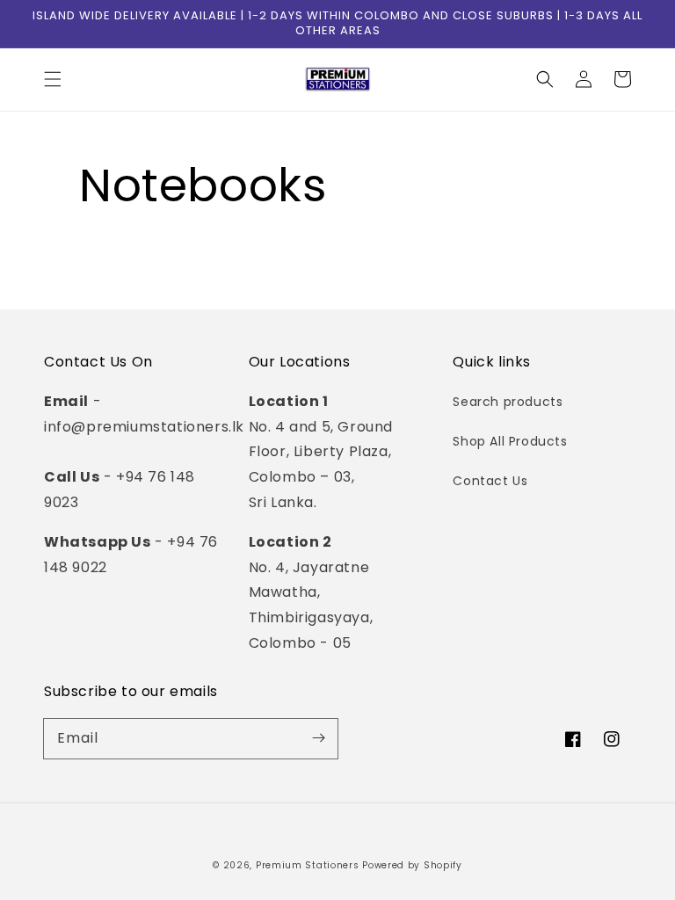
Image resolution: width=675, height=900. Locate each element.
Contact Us (490, 481)
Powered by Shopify (412, 865)
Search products (507, 401)
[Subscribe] (318, 738)
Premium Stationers (307, 865)
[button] (52, 79)
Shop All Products (510, 441)
